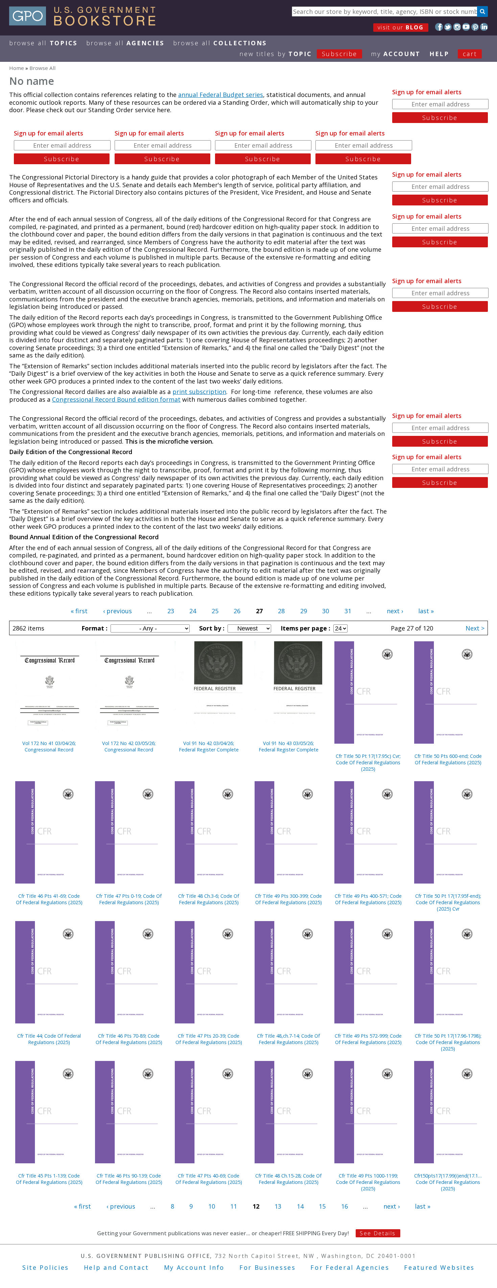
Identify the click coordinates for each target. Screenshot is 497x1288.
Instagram (457, 27)
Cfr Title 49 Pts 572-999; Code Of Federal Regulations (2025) (368, 1039)
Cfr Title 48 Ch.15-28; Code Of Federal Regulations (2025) (288, 1178)
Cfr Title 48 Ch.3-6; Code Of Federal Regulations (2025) (208, 899)
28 (281, 611)
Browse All (43, 43)
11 (233, 1206)
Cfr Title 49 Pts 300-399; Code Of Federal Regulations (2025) (288, 899)
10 (211, 1206)
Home (16, 68)
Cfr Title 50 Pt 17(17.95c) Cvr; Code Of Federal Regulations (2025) (368, 762)
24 (192, 611)
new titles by (298, 54)
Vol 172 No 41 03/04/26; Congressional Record (49, 746)
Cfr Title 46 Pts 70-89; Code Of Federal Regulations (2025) (129, 1039)
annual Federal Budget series (220, 95)
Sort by (211, 628)
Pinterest (475, 27)
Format (93, 628)
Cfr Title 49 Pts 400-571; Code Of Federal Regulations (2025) (368, 899)
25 (215, 611)
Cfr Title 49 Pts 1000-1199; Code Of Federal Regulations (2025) (368, 1182)
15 (322, 1206)
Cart (470, 54)
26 (237, 611)
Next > (475, 628)
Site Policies (45, 1267)
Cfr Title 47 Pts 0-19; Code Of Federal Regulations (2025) (129, 899)
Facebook (439, 27)
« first (79, 611)
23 (170, 611)
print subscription (199, 392)
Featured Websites (439, 1267)
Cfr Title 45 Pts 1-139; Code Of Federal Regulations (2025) (49, 1178)
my (396, 54)
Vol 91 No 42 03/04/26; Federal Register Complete (209, 746)
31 (348, 611)
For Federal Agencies (349, 1267)
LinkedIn (484, 27)
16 (344, 1206)
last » (426, 611)
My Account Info (194, 1267)
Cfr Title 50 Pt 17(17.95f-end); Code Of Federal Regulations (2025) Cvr (448, 902)
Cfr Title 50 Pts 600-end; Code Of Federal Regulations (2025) (448, 759)
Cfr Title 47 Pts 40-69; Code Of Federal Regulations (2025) (208, 1178)
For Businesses (267, 1267)
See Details (378, 1233)
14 (300, 1206)
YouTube (466, 27)
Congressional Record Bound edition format (116, 399)
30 (325, 611)
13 (278, 1206)
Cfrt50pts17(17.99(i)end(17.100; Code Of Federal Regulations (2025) (448, 1182)
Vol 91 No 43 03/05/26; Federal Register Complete (288, 746)
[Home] (85, 23)
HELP (439, 54)
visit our (401, 27)
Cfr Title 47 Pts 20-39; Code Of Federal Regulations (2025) (208, 1039)
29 (303, 611)
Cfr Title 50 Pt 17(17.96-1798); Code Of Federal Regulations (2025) (448, 1042)
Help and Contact (116, 1267)
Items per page (305, 628)
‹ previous (117, 611)
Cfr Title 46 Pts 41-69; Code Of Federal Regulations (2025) (49, 899)
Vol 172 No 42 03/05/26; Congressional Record (129, 746)
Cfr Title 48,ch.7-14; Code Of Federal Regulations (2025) (288, 1039)
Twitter (448, 27)
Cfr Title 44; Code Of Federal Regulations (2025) (49, 1039)
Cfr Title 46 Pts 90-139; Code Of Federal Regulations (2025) (129, 1178)
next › (395, 611)
